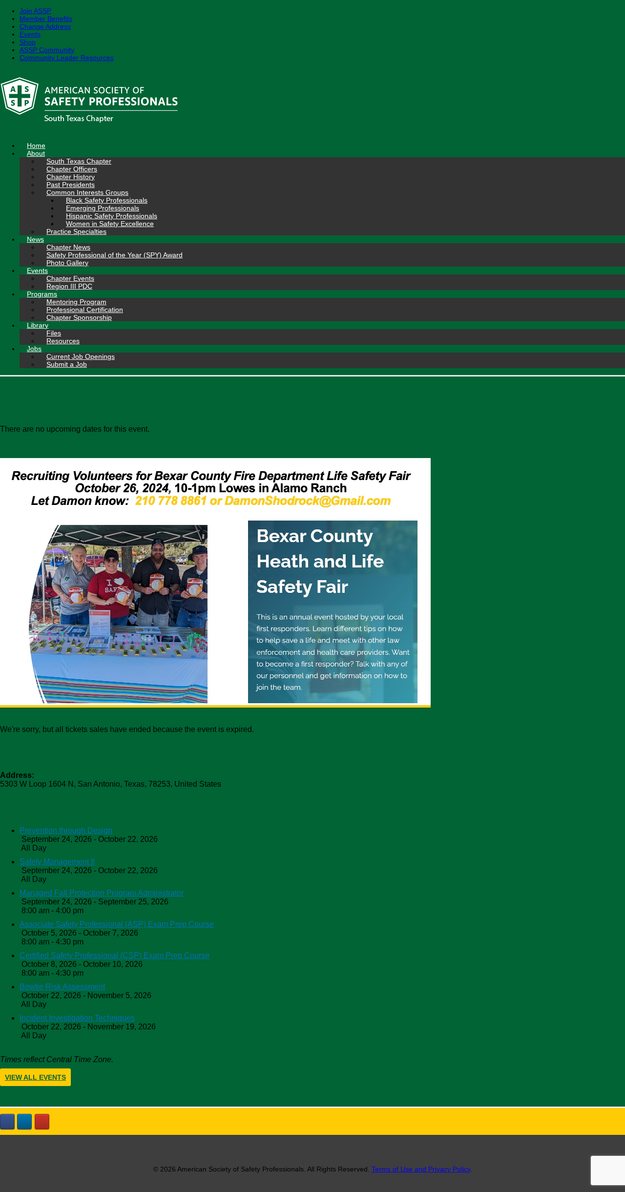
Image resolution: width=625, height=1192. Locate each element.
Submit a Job (66, 364)
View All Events (35, 1077)
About (36, 153)
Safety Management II (57, 861)
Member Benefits (46, 18)
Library (37, 325)
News (35, 239)
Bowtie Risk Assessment (62, 987)
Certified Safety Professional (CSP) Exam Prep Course (114, 955)
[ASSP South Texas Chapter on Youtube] (42, 1121)
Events (30, 34)
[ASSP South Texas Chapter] (312, 101)
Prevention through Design (66, 830)
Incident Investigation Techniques (77, 1018)
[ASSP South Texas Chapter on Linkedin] (24, 1121)
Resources (63, 341)
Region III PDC (69, 286)
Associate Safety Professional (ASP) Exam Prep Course (117, 924)
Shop (28, 42)
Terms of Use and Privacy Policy (421, 1169)
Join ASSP (35, 11)
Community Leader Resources (67, 58)
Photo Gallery (67, 263)
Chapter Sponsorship (79, 317)
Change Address (45, 26)
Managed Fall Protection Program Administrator (102, 893)
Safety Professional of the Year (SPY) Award (114, 255)
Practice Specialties (76, 231)
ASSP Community (47, 50)
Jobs (34, 349)
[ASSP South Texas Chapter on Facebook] (7, 1121)
